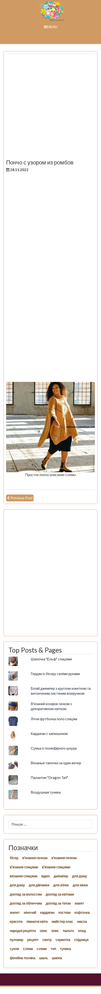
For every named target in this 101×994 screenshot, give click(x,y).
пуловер (16, 939)
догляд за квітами (60, 894)
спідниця (81, 939)
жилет (14, 912)
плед (82, 930)
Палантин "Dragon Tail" (49, 777)
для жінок (80, 885)
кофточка (81, 912)
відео (45, 876)
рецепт (32, 939)
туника (65, 948)
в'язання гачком (34, 857)
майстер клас (62, 921)
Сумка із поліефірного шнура (54, 748)
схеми (42, 948)
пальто (68, 930)
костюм (64, 912)
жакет (79, 903)
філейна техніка (22, 957)
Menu (52, 27)
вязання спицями (23, 876)
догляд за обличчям (26, 903)
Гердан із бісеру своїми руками (55, 674)
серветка (62, 939)
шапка (57, 957)
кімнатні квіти (36, 921)
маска (82, 921)
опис (43, 930)
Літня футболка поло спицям (54, 719)
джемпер (61, 876)
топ (53, 948)
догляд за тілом (58, 903)
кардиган (47, 912)
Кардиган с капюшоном (49, 733)
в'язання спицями (24, 867)
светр (46, 939)
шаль (43, 957)
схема (28, 948)
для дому (79, 876)
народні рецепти (23, 930)
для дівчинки (39, 885)
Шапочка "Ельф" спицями (51, 659)
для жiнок (61, 885)
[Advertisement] (50, 108)
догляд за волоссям (26, 894)
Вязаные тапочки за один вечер (56, 763)
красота (16, 921)
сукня (14, 948)
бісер (14, 857)
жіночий (29, 912)
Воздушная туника (46, 792)
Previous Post (21, 498)
